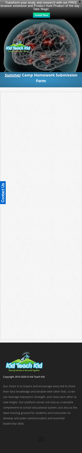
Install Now (41, 15)
